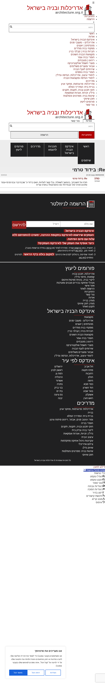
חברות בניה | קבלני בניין (81, 51)
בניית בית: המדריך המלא (81, 87)
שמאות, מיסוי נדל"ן (84, 277)
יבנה (60, 398)
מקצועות (88, 317)
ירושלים (58, 366)
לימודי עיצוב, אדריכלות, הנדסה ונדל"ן (75, 75)
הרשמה (90, 19)
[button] (94, 470)
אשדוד (59, 380)
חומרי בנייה (87, 423)
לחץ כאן (79, 250)
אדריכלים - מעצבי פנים (81, 320)
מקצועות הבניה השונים (82, 54)
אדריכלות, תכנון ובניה (83, 274)
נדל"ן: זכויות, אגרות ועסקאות (79, 92)
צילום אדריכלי (85, 444)
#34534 (4, 175)
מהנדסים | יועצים (85, 45)
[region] (35, 662)
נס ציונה (58, 394)
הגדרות (53, 673)
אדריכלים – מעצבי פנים (82, 42)
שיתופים (86, 160)
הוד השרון (88, 387)
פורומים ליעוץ (87, 101)
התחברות (89, 16)
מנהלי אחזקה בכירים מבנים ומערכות (75, 282)
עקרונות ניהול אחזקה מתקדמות (77, 440)
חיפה (90, 380)
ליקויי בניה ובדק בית (82, 430)
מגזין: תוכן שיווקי (85, 303)
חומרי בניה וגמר (86, 57)
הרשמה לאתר (87, 288)
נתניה (60, 384)
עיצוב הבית (87, 437)
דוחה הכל (36, 673)
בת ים (59, 391)
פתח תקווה (87, 370)
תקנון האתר (88, 306)
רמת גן (59, 373)
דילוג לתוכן (99, 467)
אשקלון (89, 394)
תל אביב (88, 366)
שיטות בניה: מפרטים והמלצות (78, 95)
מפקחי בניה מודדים (84, 48)
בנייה (90, 412)
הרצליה (59, 377)
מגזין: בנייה (88, 300)
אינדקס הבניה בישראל (82, 39)
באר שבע (88, 391)
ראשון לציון (57, 370)
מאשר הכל (18, 673)
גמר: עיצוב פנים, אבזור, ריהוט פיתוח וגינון (71, 419)
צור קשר (90, 104)
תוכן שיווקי (89, 98)
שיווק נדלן (88, 447)
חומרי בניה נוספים (84, 72)
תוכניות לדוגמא (52, 148)
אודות (91, 36)
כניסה (49, 248)
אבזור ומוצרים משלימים (82, 66)
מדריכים (90, 81)
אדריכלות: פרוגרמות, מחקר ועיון (77, 84)
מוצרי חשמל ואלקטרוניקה (81, 63)
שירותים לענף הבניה (83, 69)
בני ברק (58, 387)
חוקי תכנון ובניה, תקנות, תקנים (78, 90)
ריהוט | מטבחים (86, 60)
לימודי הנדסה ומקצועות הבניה (78, 78)
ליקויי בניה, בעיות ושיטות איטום (78, 279)
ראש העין (88, 398)
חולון (90, 377)
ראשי (91, 33)
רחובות (89, 373)
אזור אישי (89, 285)
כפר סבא (88, 384)
